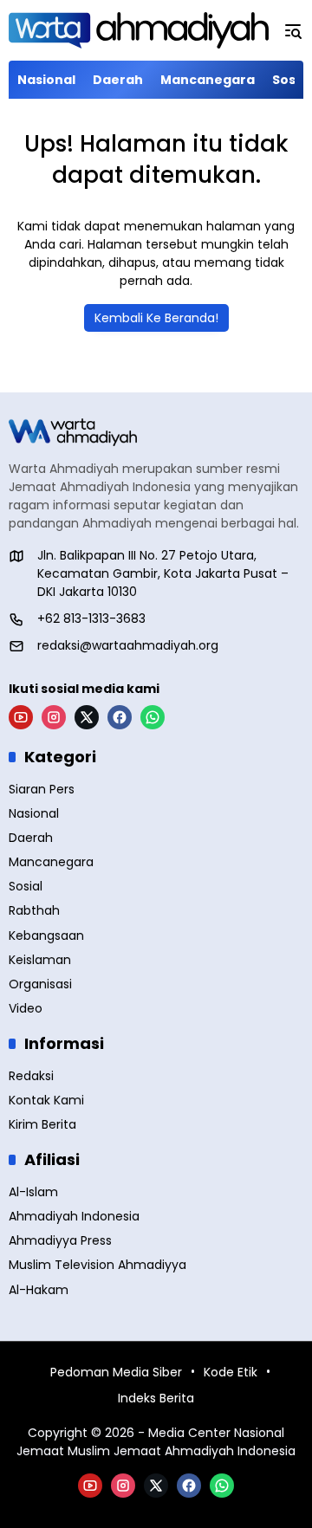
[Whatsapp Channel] (152, 717)
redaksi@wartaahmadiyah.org (127, 645)
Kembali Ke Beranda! (156, 318)
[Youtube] (21, 717)
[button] (293, 30)
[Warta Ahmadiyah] (139, 30)
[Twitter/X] (87, 717)
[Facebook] (119, 717)
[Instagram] (54, 717)
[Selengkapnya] (156, 432)
